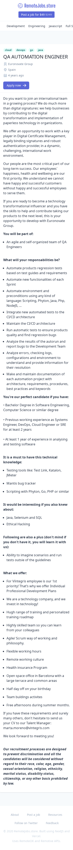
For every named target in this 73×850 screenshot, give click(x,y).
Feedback (52, 823)
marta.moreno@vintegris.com (26, 728)
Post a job (33, 815)
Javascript (55, 26)
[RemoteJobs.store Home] (36, 5)
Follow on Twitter (26, 823)
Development (16, 26)
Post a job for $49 (36, 15)
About (15, 815)
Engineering (36, 26)
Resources (55, 815)
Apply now (14, 85)
